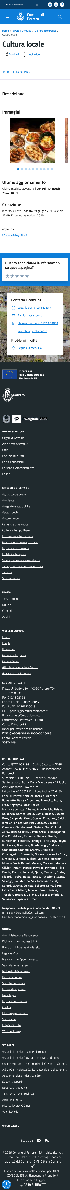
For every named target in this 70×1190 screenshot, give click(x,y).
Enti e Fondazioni (13, 462)
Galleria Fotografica (14, 655)
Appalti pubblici (11, 512)
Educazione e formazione (17, 536)
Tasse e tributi (10, 598)
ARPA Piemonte (12, 1099)
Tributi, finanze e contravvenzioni (22, 566)
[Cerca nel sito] (59, 16)
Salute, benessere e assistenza (21, 560)
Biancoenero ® (37, 1175)
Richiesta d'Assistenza (16, 971)
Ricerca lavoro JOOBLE (16, 1105)
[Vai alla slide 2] (22, 169)
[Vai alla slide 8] (44, 169)
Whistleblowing (11, 1031)
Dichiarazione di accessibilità (19, 941)
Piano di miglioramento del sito (21, 947)
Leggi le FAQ (10, 953)
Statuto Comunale (13, 983)
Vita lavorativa (11, 578)
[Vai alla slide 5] (33, 169)
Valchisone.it (10, 1111)
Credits (6, 1007)
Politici (6, 473)
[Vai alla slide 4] (29, 169)
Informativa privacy (14, 989)
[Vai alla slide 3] (26, 169)
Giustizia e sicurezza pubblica (20, 542)
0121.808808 (15, 693)
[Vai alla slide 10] (52, 169)
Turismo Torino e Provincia (18, 1093)
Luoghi (6, 643)
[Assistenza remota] (33, 1166)
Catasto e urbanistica (15, 524)
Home (5, 31)
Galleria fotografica (45, 31)
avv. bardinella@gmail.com (27, 912)
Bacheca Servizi (12, 977)
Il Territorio (8, 649)
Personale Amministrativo (18, 467)
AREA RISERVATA (35, 1184)
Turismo (7, 572)
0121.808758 (16, 697)
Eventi (6, 637)
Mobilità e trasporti (14, 554)
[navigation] (7, 16)
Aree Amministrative (15, 444)
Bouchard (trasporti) (14, 1087)
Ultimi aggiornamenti (15, 1013)
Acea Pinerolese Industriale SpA (22, 1075)
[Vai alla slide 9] (48, 169)
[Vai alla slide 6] (37, 169)
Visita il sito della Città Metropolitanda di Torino (31, 1057)
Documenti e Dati (13, 456)
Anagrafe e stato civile (16, 506)
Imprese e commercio (15, 548)
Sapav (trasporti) (12, 1081)
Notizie (6, 604)
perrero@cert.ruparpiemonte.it (29, 711)
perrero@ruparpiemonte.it (26, 715)
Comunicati (9, 610)
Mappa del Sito (11, 1025)
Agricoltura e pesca (14, 494)
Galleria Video (10, 661)
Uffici (5, 450)
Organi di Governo (13, 438)
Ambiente (8, 500)
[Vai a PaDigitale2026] (25, 418)
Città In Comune (51, 1161)
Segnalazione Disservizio (17, 965)
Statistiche (9, 1019)
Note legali (9, 995)
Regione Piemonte (14, 4)
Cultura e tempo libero (16, 530)
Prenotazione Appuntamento (20, 959)
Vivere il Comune (22, 31)
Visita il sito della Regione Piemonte (24, 1051)
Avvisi (6, 616)
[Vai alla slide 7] (41, 169)
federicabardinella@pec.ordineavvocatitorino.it (36, 917)
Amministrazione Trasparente (20, 935)
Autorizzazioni (10, 518)
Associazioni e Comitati (16, 673)
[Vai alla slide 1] (18, 169)
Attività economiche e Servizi (20, 667)
